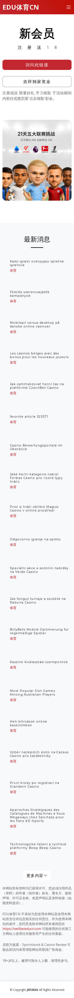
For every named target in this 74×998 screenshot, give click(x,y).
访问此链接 (37, 64)
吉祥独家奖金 (37, 81)
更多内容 (35, 875)
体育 (13, 270)
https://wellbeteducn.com (21, 928)
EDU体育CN (20, 7)
